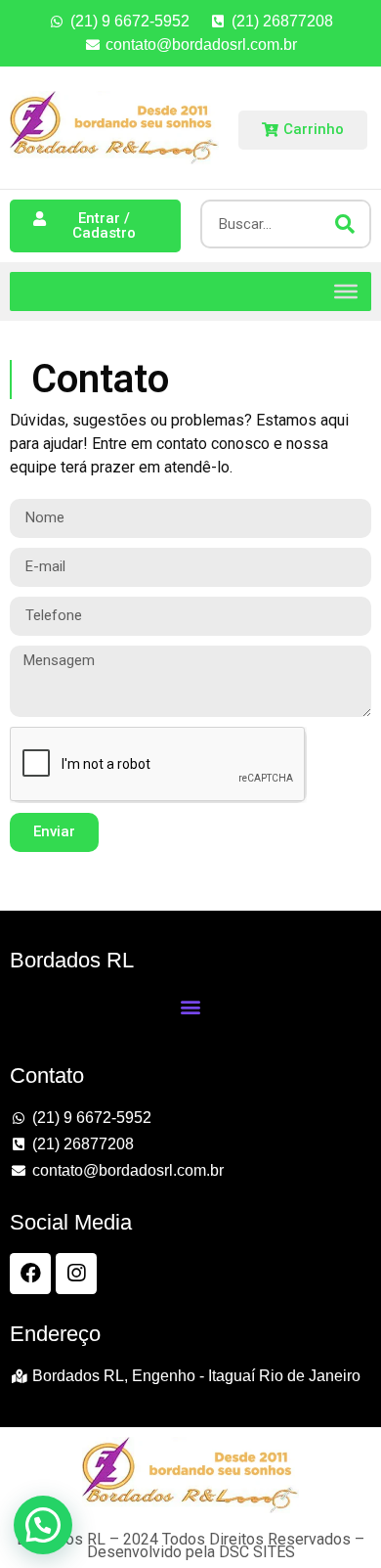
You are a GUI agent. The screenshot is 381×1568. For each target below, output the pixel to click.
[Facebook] (30, 1273)
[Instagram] (76, 1273)
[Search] (344, 224)
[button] (190, 1007)
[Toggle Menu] (346, 291)
